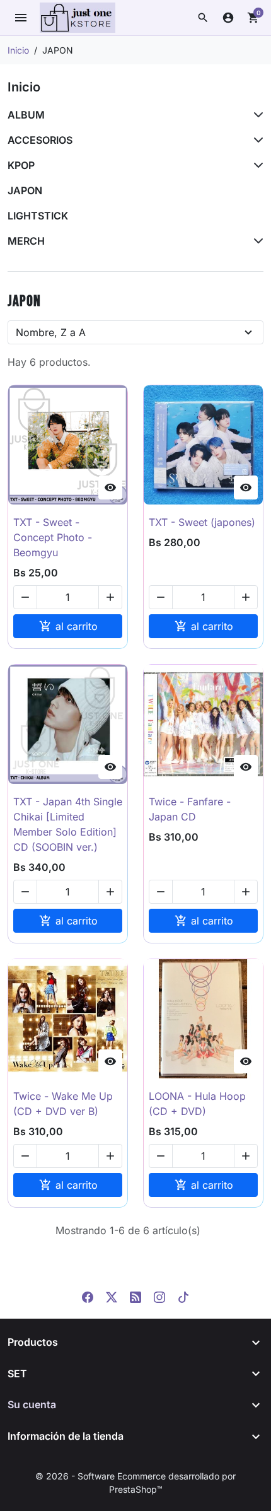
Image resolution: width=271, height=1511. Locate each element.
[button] (203, 18)
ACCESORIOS (40, 140)
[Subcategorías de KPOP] (255, 165)
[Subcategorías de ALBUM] (255, 115)
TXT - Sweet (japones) (202, 522)
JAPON (25, 190)
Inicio (24, 87)
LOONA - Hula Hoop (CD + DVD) (197, 1103)
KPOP (21, 165)
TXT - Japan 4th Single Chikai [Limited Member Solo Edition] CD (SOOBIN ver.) (67, 824)
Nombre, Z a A (51, 332)
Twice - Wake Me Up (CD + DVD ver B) (63, 1103)
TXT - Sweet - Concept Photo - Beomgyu (52, 537)
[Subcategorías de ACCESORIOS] (255, 140)
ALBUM (26, 114)
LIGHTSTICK (38, 215)
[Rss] (135, 1296)
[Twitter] (111, 1296)
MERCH (26, 241)
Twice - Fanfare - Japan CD (190, 809)
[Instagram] (159, 1296)
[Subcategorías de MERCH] (255, 241)
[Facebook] (87, 1296)
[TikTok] (183, 1296)
